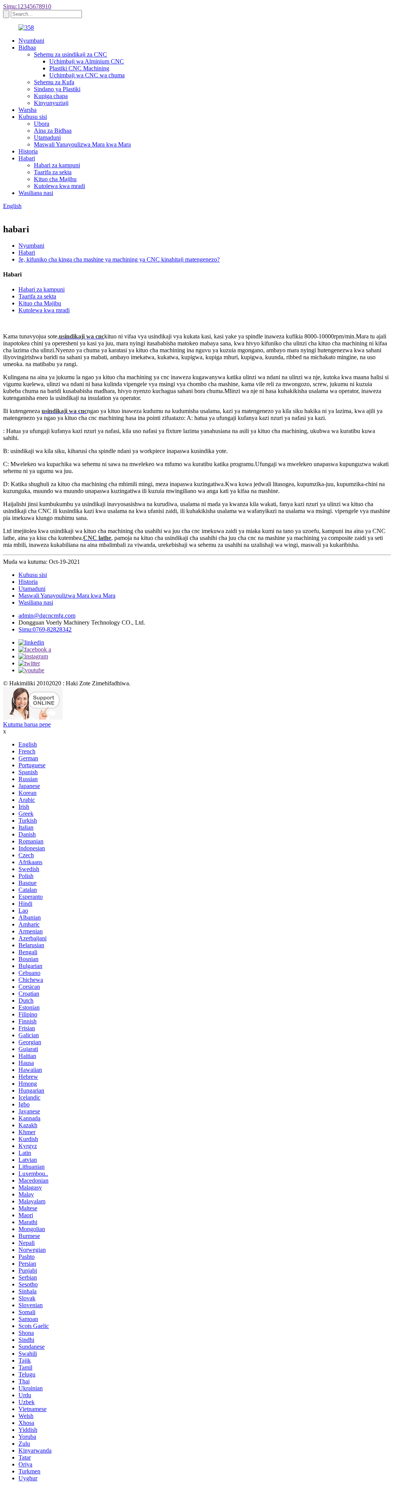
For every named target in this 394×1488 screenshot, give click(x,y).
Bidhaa (27, 47)
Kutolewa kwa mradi (59, 186)
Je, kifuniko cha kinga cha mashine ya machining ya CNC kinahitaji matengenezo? (119, 259)
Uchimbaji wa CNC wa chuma (87, 75)
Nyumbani (31, 40)
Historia (28, 151)
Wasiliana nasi (35, 193)
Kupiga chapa (51, 96)
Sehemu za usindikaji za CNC (70, 54)
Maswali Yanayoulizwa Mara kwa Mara (82, 144)
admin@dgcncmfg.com (46, 615)
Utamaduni (47, 137)
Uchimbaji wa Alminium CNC (86, 61)
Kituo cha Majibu (55, 179)
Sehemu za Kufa (54, 82)
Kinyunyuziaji (51, 103)
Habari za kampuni (57, 165)
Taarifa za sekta (53, 172)
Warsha (27, 110)
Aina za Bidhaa (53, 130)
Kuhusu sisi (32, 116)
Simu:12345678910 (27, 6)
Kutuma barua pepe (27, 724)
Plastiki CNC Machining (79, 68)
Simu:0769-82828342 (45, 629)
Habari (26, 158)
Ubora (41, 123)
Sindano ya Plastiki (57, 89)
